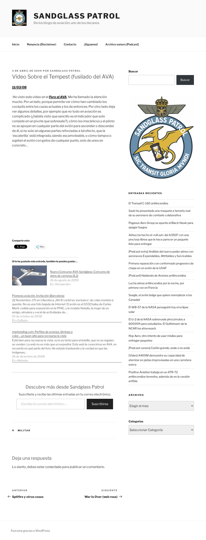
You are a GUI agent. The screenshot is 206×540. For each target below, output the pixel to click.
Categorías (136, 421)
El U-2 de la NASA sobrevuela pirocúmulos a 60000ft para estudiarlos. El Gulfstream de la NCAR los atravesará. (158, 324)
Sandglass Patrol (77, 15)
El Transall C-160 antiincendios (148, 203)
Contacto (70, 44)
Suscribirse (100, 404)
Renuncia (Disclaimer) (41, 44)
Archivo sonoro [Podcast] (122, 44)
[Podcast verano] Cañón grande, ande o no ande (159, 348)
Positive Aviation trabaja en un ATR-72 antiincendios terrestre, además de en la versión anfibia (159, 376)
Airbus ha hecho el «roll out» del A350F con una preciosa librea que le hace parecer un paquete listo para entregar (159, 239)
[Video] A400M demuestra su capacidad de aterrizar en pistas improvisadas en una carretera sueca (160, 360)
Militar (24, 430)
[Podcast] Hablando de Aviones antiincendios (157, 275)
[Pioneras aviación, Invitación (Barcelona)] (67, 305)
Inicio (15, 44)
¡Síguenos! (91, 44)
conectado (53, 467)
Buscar (133, 71)
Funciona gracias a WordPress (30, 530)
